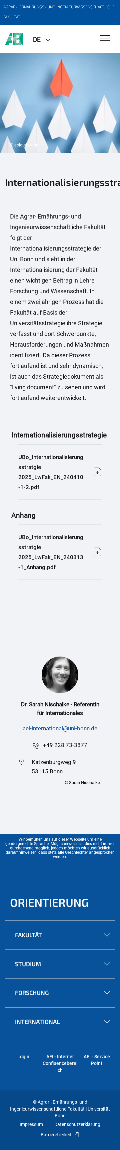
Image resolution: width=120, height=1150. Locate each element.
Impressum (31, 1124)
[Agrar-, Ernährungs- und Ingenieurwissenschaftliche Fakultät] (14, 39)
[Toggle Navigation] (105, 38)
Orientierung (49, 902)
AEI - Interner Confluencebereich (60, 1063)
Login (23, 1056)
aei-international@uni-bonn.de (60, 728)
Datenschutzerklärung (77, 1124)
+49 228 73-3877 (65, 745)
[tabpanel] (60, 103)
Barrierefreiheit (56, 1134)
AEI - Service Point (97, 1060)
